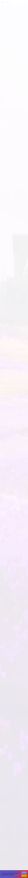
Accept (24, 872)
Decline (24, 875)
